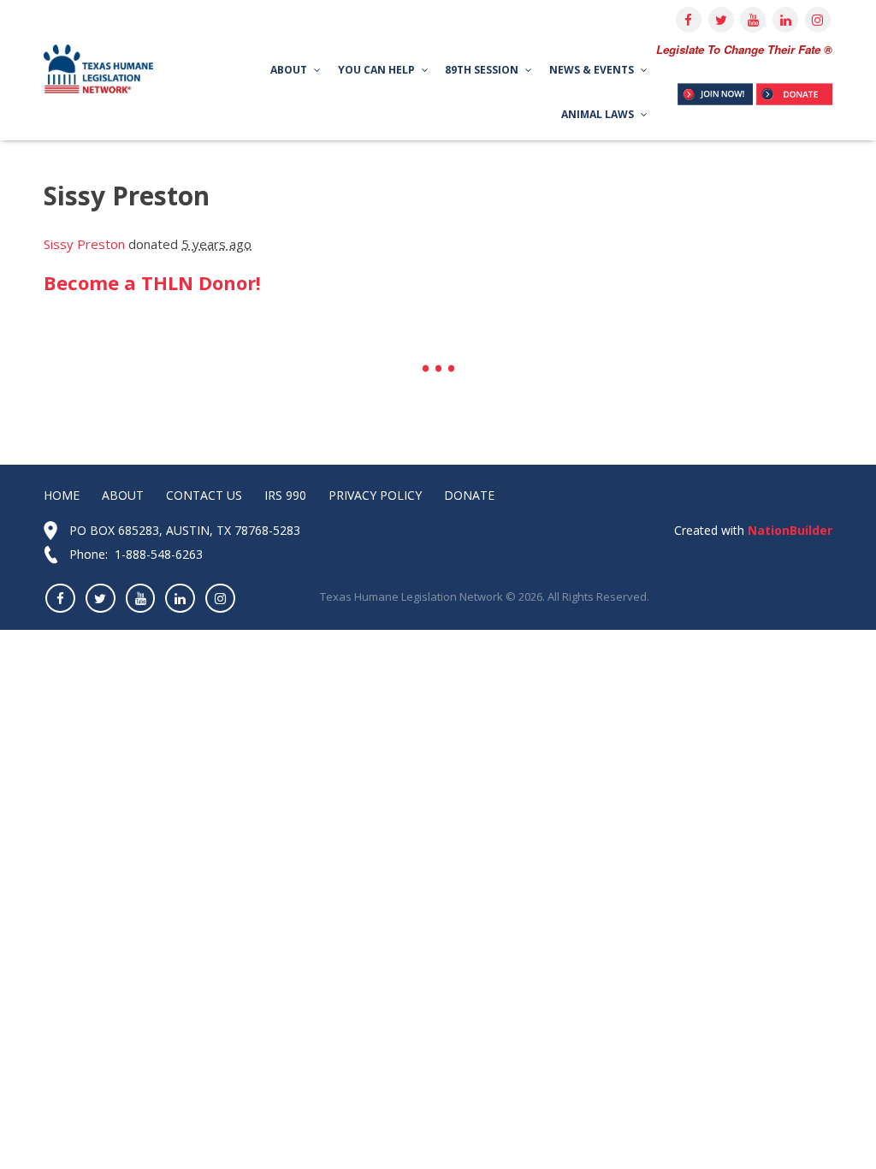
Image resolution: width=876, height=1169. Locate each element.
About (123, 495)
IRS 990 (285, 495)
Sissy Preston (84, 243)
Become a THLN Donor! (152, 282)
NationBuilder (788, 530)
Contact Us (204, 495)
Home (62, 495)
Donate (469, 495)
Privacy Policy (375, 495)
